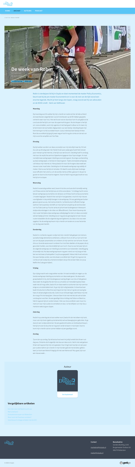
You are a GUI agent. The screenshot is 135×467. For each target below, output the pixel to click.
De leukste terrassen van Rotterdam (20, 414)
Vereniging (28, 81)
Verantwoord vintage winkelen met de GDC (22, 420)
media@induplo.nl (97, 453)
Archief (17, 18)
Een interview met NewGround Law (20, 409)
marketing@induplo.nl (98, 447)
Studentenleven (17, 81)
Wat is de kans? (13, 412)
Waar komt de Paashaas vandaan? (19, 417)
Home (12, 18)
